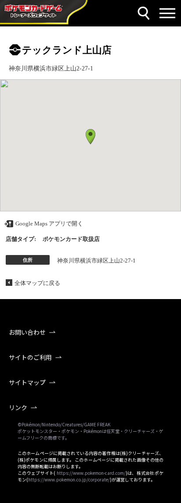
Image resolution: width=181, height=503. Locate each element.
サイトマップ (27, 382)
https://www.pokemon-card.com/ (91, 473)
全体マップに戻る (37, 283)
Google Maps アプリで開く (49, 223)
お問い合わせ (27, 332)
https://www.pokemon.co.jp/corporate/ (69, 479)
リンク (18, 407)
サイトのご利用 (30, 357)
